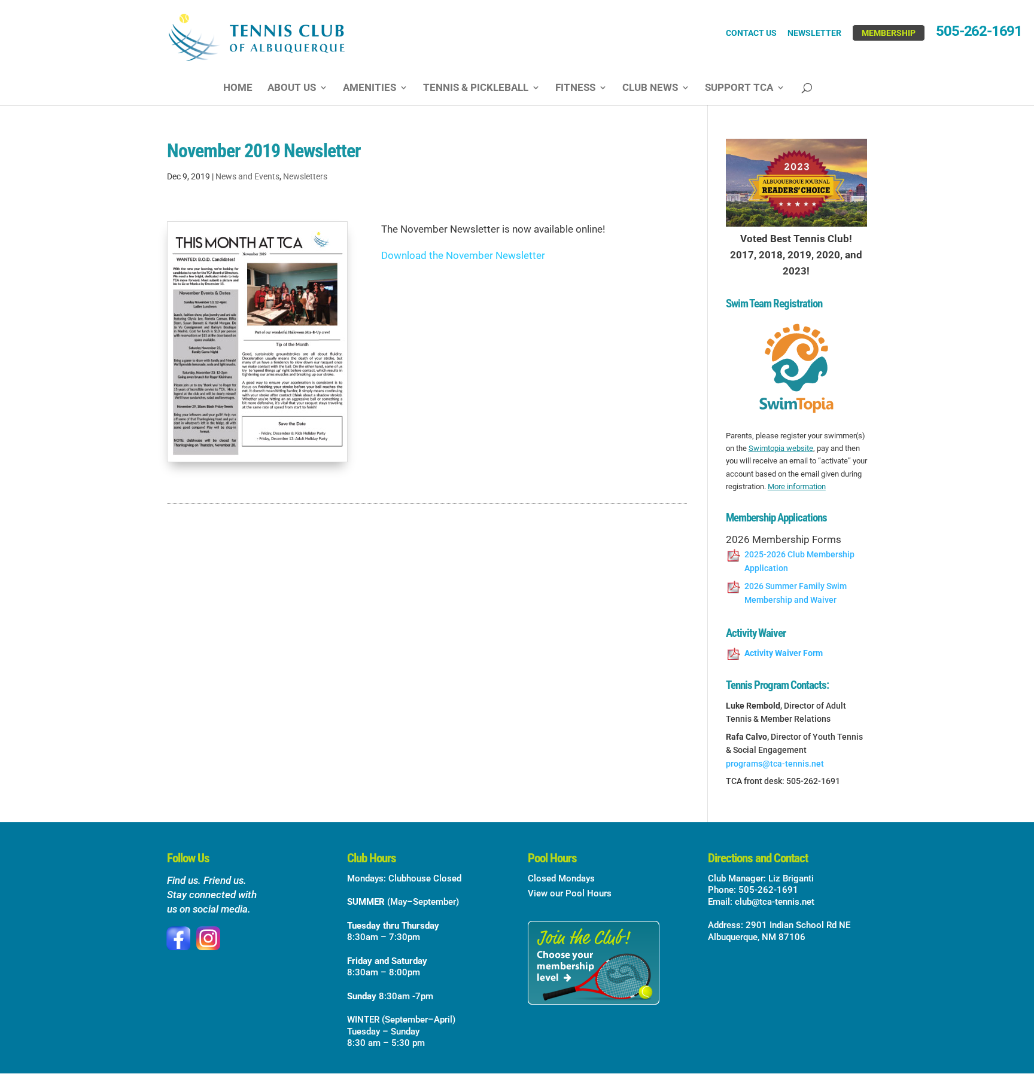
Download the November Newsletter (463, 255)
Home (238, 88)
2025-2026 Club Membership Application (799, 561)
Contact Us (751, 33)
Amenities (369, 88)
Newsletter (814, 33)
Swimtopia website (781, 448)
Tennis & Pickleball (475, 88)
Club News (650, 88)
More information (797, 486)
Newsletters (305, 176)
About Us (291, 88)
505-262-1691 (979, 33)
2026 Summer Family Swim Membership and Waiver (795, 593)
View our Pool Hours (570, 893)
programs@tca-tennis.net (775, 763)
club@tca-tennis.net (774, 901)
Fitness (575, 88)
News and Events (247, 176)
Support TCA (739, 88)
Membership (889, 33)
